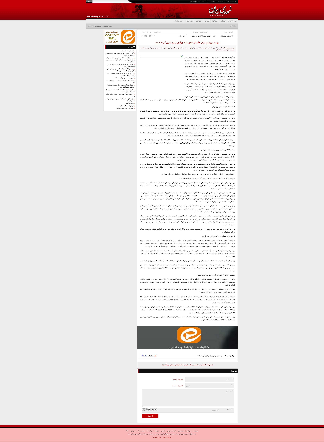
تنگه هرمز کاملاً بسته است (126, 50)
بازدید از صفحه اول (226, 36)
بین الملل (215, 21)
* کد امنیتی (230, 409)
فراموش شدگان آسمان (127, 106)
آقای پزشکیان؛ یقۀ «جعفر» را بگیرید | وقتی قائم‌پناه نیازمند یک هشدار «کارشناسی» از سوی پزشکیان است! (120, 59)
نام (232, 378)
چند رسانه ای (178, 21)
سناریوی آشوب (129, 103)
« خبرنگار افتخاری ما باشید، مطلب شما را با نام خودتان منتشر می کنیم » (187, 364)
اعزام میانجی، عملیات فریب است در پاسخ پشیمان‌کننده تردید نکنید (120, 90)
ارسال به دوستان (196, 36)
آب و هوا (133, 431)
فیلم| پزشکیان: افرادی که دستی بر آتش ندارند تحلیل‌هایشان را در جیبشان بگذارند (120, 70)
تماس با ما (141, 431)
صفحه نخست (232, 21)
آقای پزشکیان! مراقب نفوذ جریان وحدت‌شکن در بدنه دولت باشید (120, 54)
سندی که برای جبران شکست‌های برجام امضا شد (120, 81)
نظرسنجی (220, 1)
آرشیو (203, 1)
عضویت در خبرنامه (230, 1)
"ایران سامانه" (157, 437)
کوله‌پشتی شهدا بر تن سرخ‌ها (125, 108)
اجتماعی (199, 21)
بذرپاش (217, 355)
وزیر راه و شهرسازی (208, 355)
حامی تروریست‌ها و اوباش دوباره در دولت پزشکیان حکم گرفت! (120, 65)
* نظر (231, 390)
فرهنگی (222, 21)
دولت (199, 355)
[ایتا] (187, 337)
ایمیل (231, 384)
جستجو (192, 1)
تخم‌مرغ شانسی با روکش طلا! (125, 78)
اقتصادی (195, 32)
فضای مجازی (189, 21)
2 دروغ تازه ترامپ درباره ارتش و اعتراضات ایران (120, 95)
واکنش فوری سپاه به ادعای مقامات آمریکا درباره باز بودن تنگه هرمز (120, 74)
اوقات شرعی (211, 1)
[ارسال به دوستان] (202, 36)
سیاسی (207, 21)
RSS (127, 431)
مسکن (223, 355)
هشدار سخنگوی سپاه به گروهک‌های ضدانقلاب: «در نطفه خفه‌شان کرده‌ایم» (120, 86)
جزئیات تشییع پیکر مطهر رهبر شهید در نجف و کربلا (220, 26)
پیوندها (198, 1)
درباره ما (150, 431)
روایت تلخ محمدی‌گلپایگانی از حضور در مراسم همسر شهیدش (120, 99)
